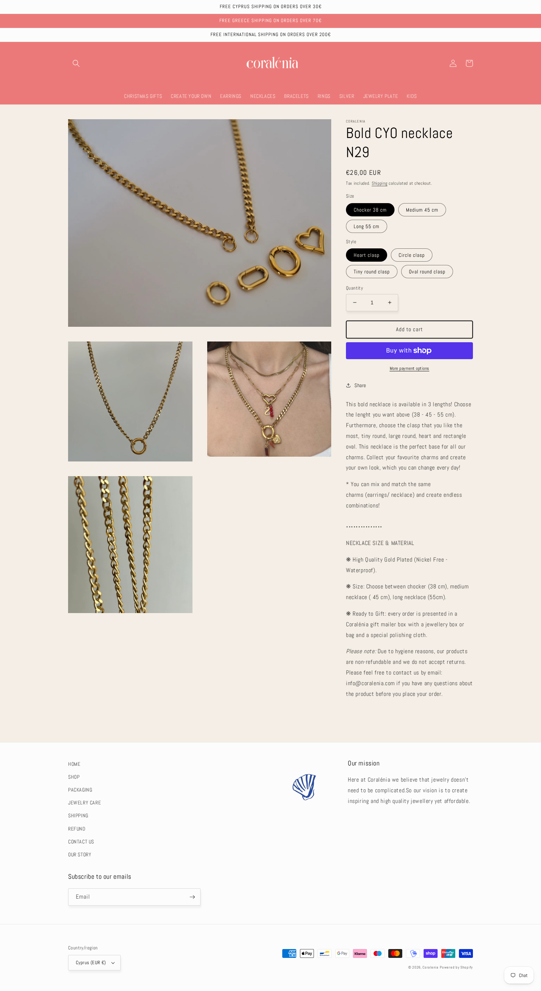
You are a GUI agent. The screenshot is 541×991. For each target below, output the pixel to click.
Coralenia (430, 967)
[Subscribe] (192, 897)
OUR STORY (79, 854)
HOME (74, 764)
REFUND (77, 828)
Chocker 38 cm (370, 209)
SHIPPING (78, 815)
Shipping (380, 183)
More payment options (409, 368)
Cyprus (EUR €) (91, 962)
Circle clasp (412, 255)
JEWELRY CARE (84, 802)
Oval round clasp (427, 271)
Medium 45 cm (422, 209)
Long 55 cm (366, 226)
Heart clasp (366, 255)
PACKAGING (80, 789)
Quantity (354, 288)
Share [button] (360, 385)
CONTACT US (81, 841)
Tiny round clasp (372, 271)
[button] (76, 63)
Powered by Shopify (456, 967)
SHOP (73, 777)
